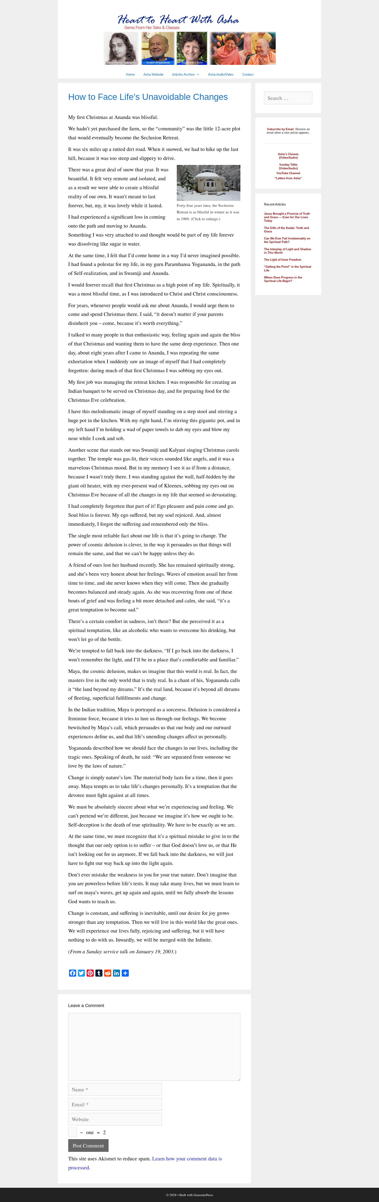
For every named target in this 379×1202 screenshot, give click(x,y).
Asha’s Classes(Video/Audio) (288, 155)
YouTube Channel (288, 173)
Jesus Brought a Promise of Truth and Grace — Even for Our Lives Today (287, 217)
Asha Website (153, 74)
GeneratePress (203, 1195)
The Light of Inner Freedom (282, 259)
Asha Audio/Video (220, 74)
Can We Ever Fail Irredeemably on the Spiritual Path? (287, 240)
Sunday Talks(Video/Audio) (288, 166)
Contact (247, 74)
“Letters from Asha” (288, 178)
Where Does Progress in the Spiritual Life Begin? (283, 279)
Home (130, 74)
